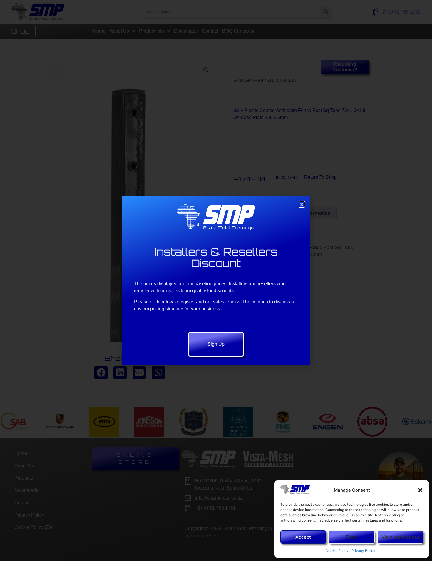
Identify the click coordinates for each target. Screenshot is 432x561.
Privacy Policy (363, 550)
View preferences (400, 537)
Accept (303, 537)
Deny (351, 537)
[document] (216, 280)
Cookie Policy (337, 550)
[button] (420, 490)
